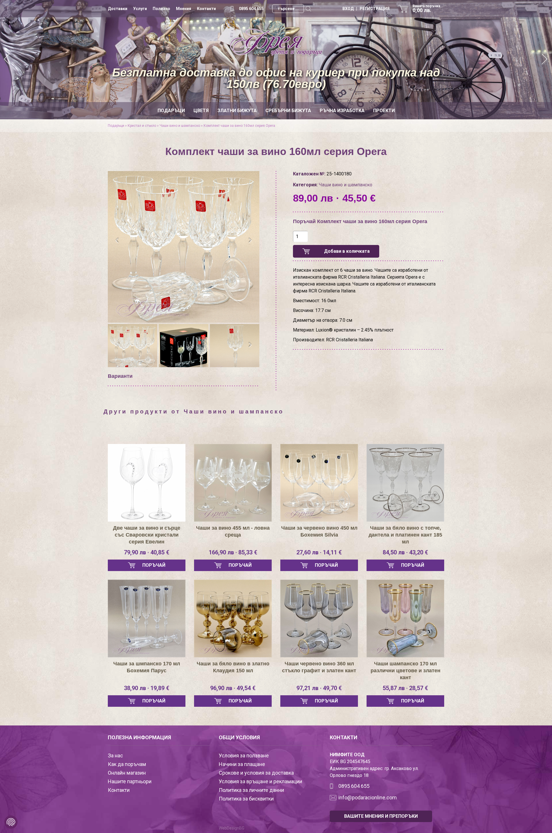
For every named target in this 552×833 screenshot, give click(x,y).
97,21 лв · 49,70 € (319, 688)
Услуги (140, 8)
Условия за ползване (244, 755)
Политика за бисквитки (246, 799)
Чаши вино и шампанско (180, 126)
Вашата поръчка (426, 8)
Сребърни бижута (288, 110)
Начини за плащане (242, 764)
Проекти (384, 110)
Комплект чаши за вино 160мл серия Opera (239, 126)
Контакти (206, 8)
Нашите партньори (130, 781)
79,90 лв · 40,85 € (146, 552)
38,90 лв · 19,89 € (146, 688)
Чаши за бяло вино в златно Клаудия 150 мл (233, 667)
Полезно (161, 8)
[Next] (545, 59)
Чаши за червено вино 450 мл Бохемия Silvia (319, 531)
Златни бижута (237, 110)
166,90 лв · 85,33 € (233, 552)
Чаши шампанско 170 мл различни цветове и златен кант (405, 670)
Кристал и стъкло (142, 126)
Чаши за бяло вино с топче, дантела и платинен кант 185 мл (405, 535)
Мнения (183, 8)
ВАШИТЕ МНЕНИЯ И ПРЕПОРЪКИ (381, 816)
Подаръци (171, 110)
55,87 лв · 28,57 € (405, 688)
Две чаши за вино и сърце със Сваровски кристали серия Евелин (146, 535)
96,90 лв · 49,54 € (233, 688)
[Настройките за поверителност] (11, 822)
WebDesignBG (231, 828)
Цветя (201, 110)
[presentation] (117, 241)
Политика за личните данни (251, 790)
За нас (115, 755)
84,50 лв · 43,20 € (405, 552)
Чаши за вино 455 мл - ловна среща (233, 531)
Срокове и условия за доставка (256, 773)
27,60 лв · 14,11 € (319, 552)
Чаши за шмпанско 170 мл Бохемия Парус (146, 667)
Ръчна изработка (342, 110)
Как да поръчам (127, 764)
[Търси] (308, 8)
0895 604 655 (251, 8)
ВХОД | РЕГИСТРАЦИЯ (366, 8)
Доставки (117, 8)
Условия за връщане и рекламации (260, 781)
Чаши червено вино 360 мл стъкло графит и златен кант (319, 667)
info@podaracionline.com (367, 797)
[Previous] (7, 59)
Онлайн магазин (127, 773)
